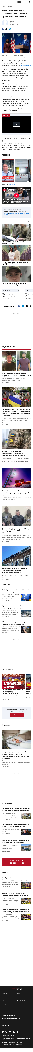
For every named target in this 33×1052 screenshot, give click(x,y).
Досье (3, 1000)
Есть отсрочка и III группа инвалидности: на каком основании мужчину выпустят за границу (16, 811)
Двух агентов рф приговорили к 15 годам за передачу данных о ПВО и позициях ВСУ (16, 531)
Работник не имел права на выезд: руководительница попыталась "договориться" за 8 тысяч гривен (14, 624)
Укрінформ (12, 184)
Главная (4, 7)
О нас (3, 1012)
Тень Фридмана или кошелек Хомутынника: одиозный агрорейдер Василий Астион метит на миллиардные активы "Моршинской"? (16, 881)
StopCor (12, 21)
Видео (18, 993)
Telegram (5, 213)
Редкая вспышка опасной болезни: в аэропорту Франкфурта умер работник (15, 607)
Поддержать (18, 715)
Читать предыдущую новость (11, 290)
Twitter (21, 213)
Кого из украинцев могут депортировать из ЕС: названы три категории (16, 591)
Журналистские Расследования (11, 1019)
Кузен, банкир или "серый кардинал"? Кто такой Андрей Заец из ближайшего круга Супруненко (15, 912)
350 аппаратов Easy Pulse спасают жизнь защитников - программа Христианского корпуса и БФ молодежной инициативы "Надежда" (16, 413)
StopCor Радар (6, 1004)
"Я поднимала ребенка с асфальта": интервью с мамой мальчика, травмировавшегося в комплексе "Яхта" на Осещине (16, 755)
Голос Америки (26, 65)
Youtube (16, 213)
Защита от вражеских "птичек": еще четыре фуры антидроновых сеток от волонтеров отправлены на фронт (13, 694)
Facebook (11, 213)
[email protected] (17, 1045)
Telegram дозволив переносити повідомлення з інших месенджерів (11, 296)
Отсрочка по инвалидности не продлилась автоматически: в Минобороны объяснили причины (13, 453)
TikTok (6, 215)
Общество (10, 7)
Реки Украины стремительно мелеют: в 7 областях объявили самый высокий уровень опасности (16, 842)
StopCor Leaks (7, 872)
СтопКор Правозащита (8, 1015)
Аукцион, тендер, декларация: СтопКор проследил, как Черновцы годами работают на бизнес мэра (15, 827)
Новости (4, 997)
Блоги (18, 997)
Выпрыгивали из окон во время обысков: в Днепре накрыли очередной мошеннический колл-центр (16, 570)
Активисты (5, 1022)
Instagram (26, 213)
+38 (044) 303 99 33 (16, 863)
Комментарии (9, 306)
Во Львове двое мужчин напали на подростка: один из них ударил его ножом (16, 375)
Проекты (4, 993)
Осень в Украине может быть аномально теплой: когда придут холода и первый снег (16, 493)
